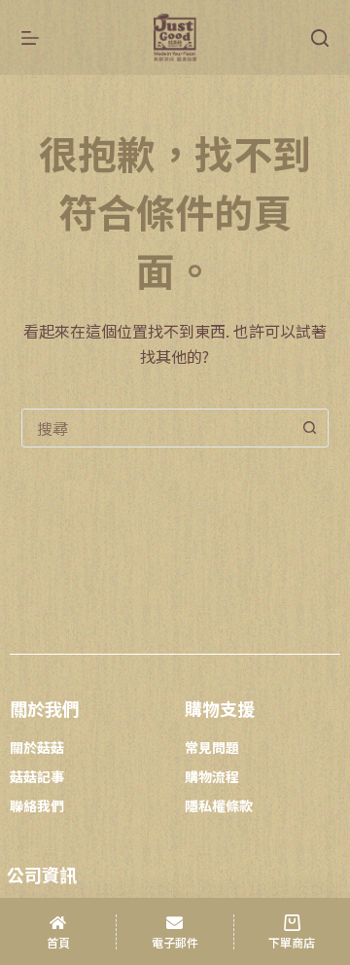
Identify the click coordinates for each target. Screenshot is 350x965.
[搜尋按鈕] (309, 428)
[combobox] (157, 428)
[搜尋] (320, 38)
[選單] (30, 38)
